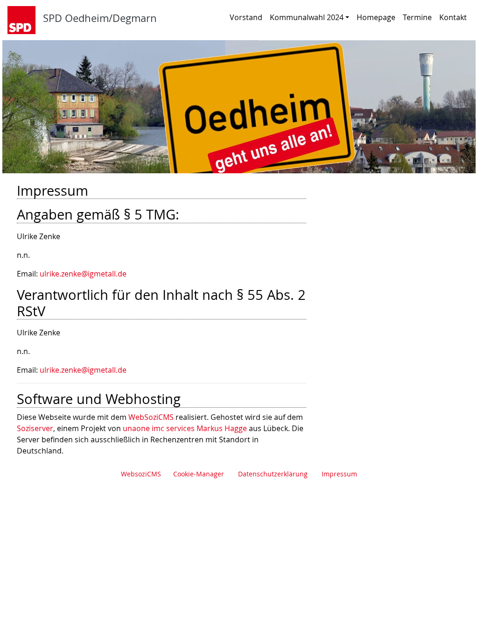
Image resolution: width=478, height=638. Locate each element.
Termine (417, 17)
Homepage (376, 17)
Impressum (339, 473)
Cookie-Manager (198, 473)
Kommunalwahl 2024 (307, 17)
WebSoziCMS (151, 417)
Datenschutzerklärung (273, 473)
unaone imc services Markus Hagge (185, 428)
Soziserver (35, 428)
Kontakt (453, 17)
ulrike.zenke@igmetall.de (83, 274)
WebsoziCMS (141, 473)
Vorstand (246, 17)
